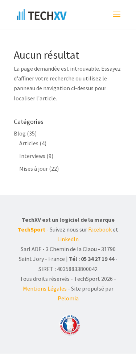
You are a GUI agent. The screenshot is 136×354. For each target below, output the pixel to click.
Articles (28, 143)
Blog (20, 133)
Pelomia (68, 298)
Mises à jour (33, 168)
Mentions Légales (45, 288)
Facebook (100, 229)
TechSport (31, 229)
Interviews (32, 155)
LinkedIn (68, 239)
